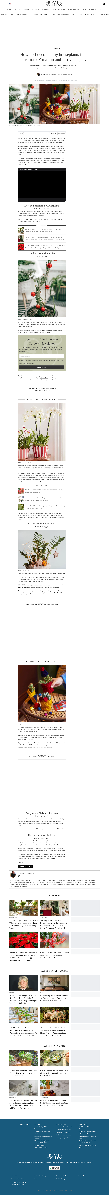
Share (21, 133)
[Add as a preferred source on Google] (54, 1168)
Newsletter (62, 133)
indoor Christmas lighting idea (34, 581)
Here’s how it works (72, 80)
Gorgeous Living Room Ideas (65, 1127)
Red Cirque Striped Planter (48, 467)
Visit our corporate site (84, 1162)
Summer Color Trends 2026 (87, 14)
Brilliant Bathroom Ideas (63, 1135)
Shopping (45, 10)
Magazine (98, 3)
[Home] (4, 10)
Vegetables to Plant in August (40, 14)
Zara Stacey (46, 74)
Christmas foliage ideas (30, 211)
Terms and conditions (18, 1179)
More (102, 10)
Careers (80, 1179)
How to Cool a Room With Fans (19, 14)
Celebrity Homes (59, 10)
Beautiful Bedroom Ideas (63, 1129)
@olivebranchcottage (41, 755)
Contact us (81, 1176)
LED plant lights (58, 593)
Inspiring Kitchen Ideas (63, 1132)
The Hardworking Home (77, 10)
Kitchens (35, 10)
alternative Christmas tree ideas (46, 858)
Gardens (18, 10)
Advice (70, 74)
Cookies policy (60, 1179)
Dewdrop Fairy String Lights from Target (40, 591)
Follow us (54, 133)
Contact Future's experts (41, 1176)
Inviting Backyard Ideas (63, 1137)
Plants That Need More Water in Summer (63, 14)
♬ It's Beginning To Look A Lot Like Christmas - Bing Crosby (42, 604)
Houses (9, 10)
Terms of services (35, 360)
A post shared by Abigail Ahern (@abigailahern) (42, 388)
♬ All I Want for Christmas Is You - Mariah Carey (41, 756)
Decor (26, 10)
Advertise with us (61, 1176)
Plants (30, 866)
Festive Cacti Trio (44, 727)
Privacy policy (38, 1179)
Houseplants (22, 866)
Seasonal (57, 49)
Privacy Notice (56, 360)
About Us (14, 1176)
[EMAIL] (19, 876)
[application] (42, 184)
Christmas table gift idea (40, 737)
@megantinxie (41, 603)
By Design (92, 10)
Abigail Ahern (44, 378)
